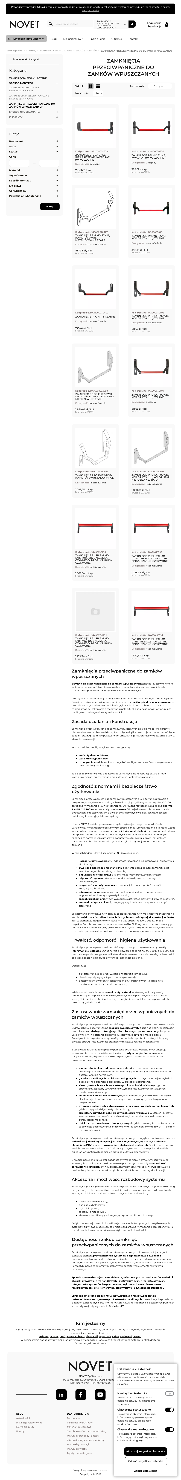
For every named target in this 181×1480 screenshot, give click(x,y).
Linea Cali (92, 1336)
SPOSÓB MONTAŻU (86, 50)
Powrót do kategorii (27, 59)
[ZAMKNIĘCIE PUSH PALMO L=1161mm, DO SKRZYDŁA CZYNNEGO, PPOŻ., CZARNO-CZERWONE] (95, 543)
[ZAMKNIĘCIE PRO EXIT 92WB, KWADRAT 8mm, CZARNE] (151, 300)
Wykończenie (18, 175)
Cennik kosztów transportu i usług (86, 1431)
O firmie (116, 38)
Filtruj (49, 206)
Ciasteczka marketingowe (135, 1429)
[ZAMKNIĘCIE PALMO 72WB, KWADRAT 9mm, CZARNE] (151, 140)
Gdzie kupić (98, 38)
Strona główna (14, 50)
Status (13, 151)
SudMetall (126, 1336)
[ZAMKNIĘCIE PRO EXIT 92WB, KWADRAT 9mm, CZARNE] (151, 380)
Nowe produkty (25, 1426)
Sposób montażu (20, 180)
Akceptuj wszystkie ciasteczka (145, 1451)
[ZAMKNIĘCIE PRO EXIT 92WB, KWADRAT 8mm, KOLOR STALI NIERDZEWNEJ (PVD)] (95, 380)
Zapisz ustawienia (145, 1470)
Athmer (44, 1336)
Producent (16, 141)
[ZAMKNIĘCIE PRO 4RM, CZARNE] (95, 300)
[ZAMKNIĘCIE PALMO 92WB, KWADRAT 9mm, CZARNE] (151, 221)
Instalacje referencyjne (29, 1422)
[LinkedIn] (61, 1394)
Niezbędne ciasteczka (132, 1393)
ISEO (62, 1336)
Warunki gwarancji (78, 1444)
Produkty (31, 50)
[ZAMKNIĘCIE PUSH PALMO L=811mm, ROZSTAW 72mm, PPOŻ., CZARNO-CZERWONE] (151, 626)
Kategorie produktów (27, 38)
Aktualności (23, 1418)
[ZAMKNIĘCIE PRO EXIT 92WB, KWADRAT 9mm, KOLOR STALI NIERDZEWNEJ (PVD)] (151, 461)
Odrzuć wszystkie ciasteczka (145, 1461)
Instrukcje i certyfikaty (79, 1422)
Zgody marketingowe (79, 1453)
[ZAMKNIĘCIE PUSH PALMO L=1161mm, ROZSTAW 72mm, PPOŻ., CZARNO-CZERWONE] (151, 543)
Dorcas (54, 1336)
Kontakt (133, 38)
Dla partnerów (72, 38)
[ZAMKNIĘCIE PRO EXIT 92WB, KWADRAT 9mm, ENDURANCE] (95, 461)
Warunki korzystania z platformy (85, 1440)
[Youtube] (100, 1394)
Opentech (105, 1336)
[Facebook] (80, 1394)
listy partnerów (90, 10)
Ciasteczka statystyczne (134, 1409)
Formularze (73, 1418)
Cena (12, 156)
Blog (54, 38)
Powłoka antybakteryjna (25, 196)
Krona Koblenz (76, 1336)
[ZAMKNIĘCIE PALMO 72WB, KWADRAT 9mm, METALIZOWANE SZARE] (95, 221)
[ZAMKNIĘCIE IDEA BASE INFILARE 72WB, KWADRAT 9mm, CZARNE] (95, 140)
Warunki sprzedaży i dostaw (83, 1435)
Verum (137, 1336)
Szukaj (132, 24)
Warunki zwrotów (77, 1448)
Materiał (14, 170)
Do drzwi (15, 185)
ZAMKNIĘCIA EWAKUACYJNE (56, 50)
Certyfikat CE (17, 190)
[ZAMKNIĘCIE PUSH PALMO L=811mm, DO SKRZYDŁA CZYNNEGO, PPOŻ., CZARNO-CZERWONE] (95, 626)
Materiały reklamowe (79, 1426)
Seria (12, 146)
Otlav (115, 1336)
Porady (20, 1431)
